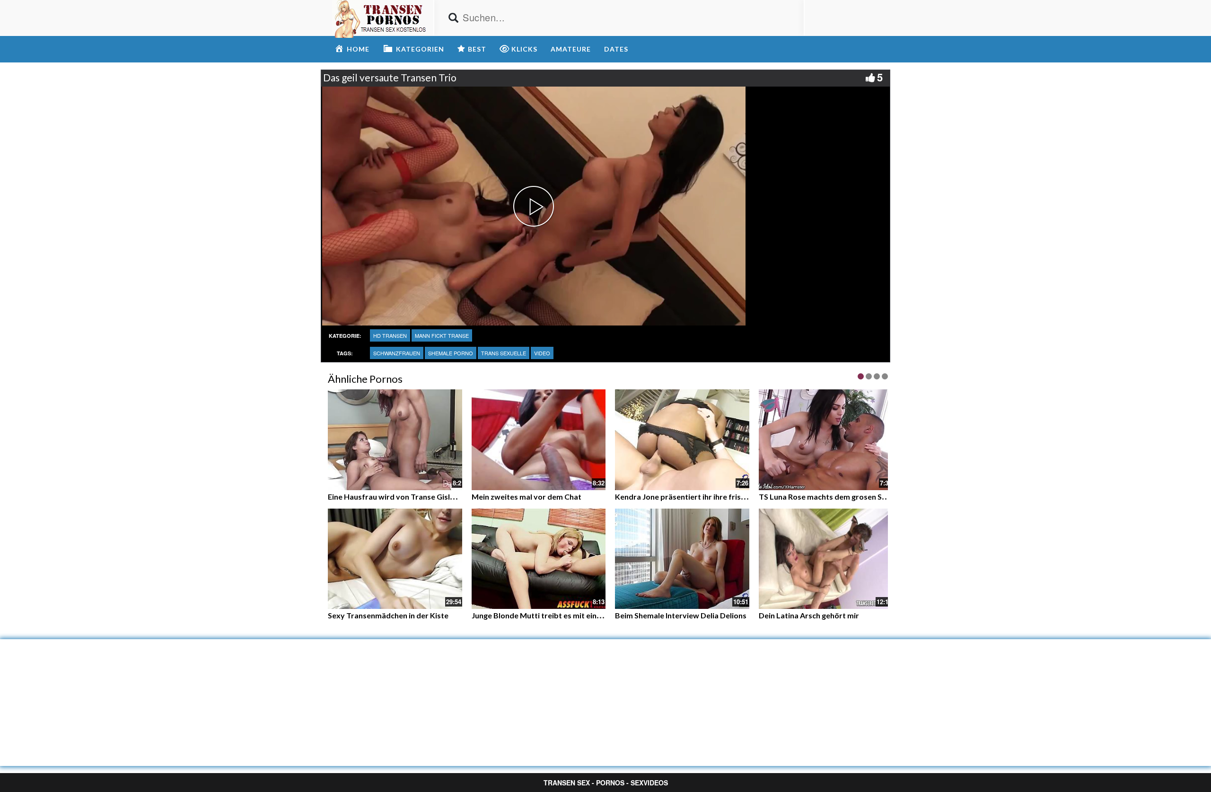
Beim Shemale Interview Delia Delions (680, 615)
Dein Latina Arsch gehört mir (809, 615)
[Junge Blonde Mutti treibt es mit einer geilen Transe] (539, 559)
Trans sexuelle (503, 353)
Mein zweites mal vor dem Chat (526, 496)
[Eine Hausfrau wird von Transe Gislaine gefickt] (395, 438)
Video (542, 353)
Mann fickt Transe (442, 335)
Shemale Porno (450, 353)
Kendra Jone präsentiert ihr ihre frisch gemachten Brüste (715, 496)
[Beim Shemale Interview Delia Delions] (682, 559)
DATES (616, 49)
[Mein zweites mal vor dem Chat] (539, 438)
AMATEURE (571, 49)
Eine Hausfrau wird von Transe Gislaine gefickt (409, 496)
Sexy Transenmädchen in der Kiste (388, 615)
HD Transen (390, 335)
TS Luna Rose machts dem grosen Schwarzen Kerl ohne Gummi (868, 496)
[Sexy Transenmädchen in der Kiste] (395, 559)
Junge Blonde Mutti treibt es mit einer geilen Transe (562, 615)
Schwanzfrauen (396, 353)
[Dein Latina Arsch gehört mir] (826, 559)
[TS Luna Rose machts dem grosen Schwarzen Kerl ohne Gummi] (826, 439)
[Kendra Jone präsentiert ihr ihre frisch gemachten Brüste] (682, 439)
